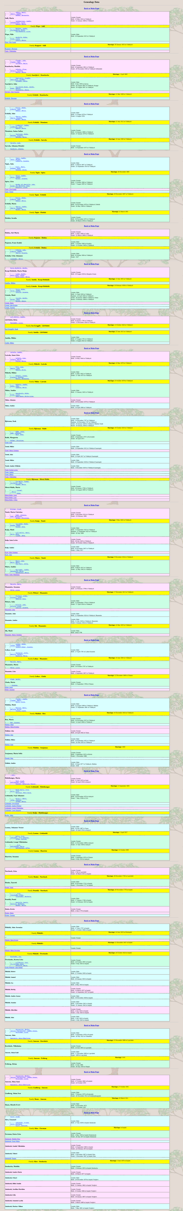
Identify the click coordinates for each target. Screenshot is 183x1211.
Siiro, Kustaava (16, 1124)
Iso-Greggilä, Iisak (11, 329)
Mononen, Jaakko (22, 28)
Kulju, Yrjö (15, 791)
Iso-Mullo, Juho (16, 483)
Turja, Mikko (21, 289)
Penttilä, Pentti (22, 902)
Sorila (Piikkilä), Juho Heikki (14, 967)
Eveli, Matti (21, 167)
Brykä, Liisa (15, 395)
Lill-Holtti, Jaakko (18, 317)
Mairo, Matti (15, 562)
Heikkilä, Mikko (22, 37)
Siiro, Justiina (22, 1125)
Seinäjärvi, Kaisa (22, 90)
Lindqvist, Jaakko (22, 125)
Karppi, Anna (15, 299)
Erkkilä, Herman (11, 98)
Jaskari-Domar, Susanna (24, 647)
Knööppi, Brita (21, 169)
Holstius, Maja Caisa (24, 792)
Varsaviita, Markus (23, 1029)
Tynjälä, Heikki (22, 298)
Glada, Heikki (15, 679)
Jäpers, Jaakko (16, 14)
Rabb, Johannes (16, 433)
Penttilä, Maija (22, 965)
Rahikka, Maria (21, 137)
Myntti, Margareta (22, 378)
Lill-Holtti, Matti (23, 532)
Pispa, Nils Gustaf (10, 42)
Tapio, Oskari (9, 192)
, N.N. (13, 775)
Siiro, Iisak (15, 1116)
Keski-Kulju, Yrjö (22, 790)
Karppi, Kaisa (21, 301)
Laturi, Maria (21, 40)
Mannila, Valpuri (16, 654)
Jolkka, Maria (21, 801)
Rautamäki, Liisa (16, 323)
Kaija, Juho (8, 555)
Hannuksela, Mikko (22, 393)
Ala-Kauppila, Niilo (18, 30)
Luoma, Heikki (21, 274)
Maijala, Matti (16, 584)
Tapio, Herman (15, 159)
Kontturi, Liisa (22, 187)
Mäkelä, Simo (15, 368)
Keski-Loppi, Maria (23, 277)
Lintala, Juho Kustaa (11, 305)
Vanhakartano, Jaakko (24, 21)
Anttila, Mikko (10, 283)
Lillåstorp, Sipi (22, 962)
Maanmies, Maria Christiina (13, 635)
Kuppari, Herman (11, 49)
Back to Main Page (91, 8)
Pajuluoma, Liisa (22, 1032)
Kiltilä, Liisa (16, 606)
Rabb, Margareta (16, 516)
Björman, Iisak (16, 509)
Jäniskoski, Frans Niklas (12, 1141)
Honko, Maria (9, 913)
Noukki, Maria (21, 905)
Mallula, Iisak (9, 744)
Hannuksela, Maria (17, 571)
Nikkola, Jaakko (22, 384)
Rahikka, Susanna (16, 135)
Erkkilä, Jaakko (16, 251)
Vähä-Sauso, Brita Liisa (25, 396)
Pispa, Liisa (15, 38)
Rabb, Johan (20, 431)
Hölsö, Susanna (9, 689)
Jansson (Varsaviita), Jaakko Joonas (24, 1031)
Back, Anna (20, 434)
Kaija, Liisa (21, 702)
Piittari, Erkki (22, 596)
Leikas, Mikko (21, 644)
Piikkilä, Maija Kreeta (11, 940)
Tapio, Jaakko (21, 158)
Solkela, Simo (21, 358)
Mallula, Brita (16, 709)
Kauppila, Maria (22, 655)
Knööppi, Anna (15, 168)
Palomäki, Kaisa (22, 81)
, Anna (18, 493)
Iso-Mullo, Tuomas (22, 481)
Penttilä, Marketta (17, 904)
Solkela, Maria (16, 359)
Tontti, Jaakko (9, 472)
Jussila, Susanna (22, 292)
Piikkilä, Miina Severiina (12, 950)
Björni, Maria (21, 361)
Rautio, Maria (21, 72)
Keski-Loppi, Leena (17, 275)
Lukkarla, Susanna (22, 161)
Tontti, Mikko (9, 474)
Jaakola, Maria (21, 387)
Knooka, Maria (21, 484)
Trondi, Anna (21, 535)
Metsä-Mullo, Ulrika (11, 500)
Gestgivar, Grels (22, 653)
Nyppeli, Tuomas (22, 375)
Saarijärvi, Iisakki (23, 78)
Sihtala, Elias (21, 69)
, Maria (13, 491)
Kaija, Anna (15, 534)
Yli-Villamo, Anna (17, 964)
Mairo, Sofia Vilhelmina (12, 574)
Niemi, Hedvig (15, 88)
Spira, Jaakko (21, 175)
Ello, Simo (20, 367)
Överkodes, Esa (16, 956)
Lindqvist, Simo (16, 127)
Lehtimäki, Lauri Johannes (13, 810)
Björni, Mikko (21, 107)
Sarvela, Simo (15, 143)
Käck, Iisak (20, 781)
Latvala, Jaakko (16, 352)
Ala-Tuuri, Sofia (22, 564)
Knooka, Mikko (15, 525)
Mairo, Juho (20, 561)
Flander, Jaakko (22, 699)
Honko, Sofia (9, 887)
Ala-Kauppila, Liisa (23, 31)
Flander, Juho (21, 60)
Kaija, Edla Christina (11, 552)
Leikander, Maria (16, 259)
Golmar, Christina (17, 440)
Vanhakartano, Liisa (18, 22)
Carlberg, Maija (22, 63)
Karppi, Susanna (22, 178)
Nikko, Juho (15, 386)
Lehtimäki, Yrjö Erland (12, 803)
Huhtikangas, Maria (17, 846)
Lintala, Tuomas (10, 307)
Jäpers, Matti (21, 12)
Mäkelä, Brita (21, 370)
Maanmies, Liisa (10, 609)
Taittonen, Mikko (22, 134)
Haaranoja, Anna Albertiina (20, 1038)
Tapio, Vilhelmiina (10, 51)
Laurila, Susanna (22, 607)
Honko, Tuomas (10, 915)
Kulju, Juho (9, 815)
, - (11, 716)
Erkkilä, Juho (15, 109)
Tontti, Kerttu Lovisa (11, 470)
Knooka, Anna (21, 527)
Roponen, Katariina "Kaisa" (26, 784)
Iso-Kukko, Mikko (22, 524)
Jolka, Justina (16, 800)
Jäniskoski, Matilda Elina (12, 1139)
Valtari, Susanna (16, 70)
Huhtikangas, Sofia (17, 782)
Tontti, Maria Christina (12, 450)
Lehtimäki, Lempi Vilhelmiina (14, 808)
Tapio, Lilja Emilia (10, 189)
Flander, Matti (16, 700)
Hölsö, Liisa (15, 590)
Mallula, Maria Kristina (12, 727)
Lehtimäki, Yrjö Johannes (19, 837)
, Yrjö (18, 893)
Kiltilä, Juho (21, 604)
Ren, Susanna (15, 722)
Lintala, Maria (9, 303)
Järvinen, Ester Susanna (12, 92)
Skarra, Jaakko (21, 116)
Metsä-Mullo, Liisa (10, 497)
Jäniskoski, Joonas (10, 1158)
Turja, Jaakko (15, 290)
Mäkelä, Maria (21, 128)
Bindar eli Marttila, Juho (26, 184)
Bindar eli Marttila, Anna (20, 186)
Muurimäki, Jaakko (22, 569)
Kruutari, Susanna (17, 377)
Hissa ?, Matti (21, 798)
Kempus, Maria (21, 24)
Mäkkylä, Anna (21, 599)
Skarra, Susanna (16, 118)
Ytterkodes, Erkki (17, 895)
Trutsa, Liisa (21, 710)
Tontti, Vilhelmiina (10, 477)
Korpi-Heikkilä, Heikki (19, 268)
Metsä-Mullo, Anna (11, 495)
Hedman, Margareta (22, 15)
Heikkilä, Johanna (17, 149)
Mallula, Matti (21, 708)
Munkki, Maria (21, 119)
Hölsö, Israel (9, 687)
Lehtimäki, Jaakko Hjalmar (13, 806)
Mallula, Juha (9, 735)
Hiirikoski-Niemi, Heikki (25, 87)
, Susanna (14, 685)
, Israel (19, 490)
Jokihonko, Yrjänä (22, 1122)
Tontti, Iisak (8, 442)
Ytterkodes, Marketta (24, 896)
